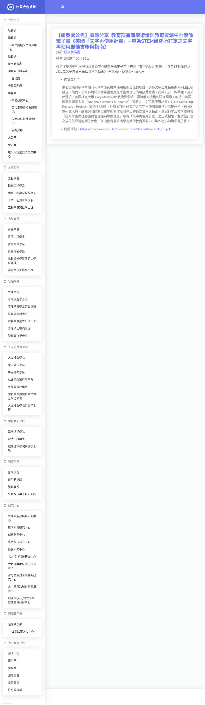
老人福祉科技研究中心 (22, 557)
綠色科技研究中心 (19, 542)
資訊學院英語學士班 (20, 270)
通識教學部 (15, 624)
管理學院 (13, 292)
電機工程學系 (16, 439)
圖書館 (16, 78)
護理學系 (13, 487)
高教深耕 (17, 130)
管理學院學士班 (18, 299)
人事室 (12, 138)
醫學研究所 (15, 480)
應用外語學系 (16, 365)
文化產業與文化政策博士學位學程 (22, 396)
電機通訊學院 (16, 432)
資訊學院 (13, 229)
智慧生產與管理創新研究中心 (22, 577)
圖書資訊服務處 (18, 71)
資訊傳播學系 (16, 251)
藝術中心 (13, 653)
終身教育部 (15, 690)
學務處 (12, 38)
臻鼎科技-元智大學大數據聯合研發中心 (21, 600)
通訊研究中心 (16, 549)
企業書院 (13, 683)
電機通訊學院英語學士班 (22, 448)
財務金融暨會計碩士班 (22, 321)
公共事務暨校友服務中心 (23, 110)
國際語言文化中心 (23, 631)
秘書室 (12, 93)
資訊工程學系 (16, 237)
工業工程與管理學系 (20, 200)
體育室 (12, 668)
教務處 (12, 30)
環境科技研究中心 (19, 528)
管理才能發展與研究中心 (22, 518)
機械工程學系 (16, 186)
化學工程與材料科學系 (22, 193)
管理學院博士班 (18, 336)
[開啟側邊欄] (52, 7)
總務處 (12, 57)
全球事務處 (15, 86)
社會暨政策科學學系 (20, 379)
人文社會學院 (16, 358)
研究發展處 (15, 64)
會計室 (12, 145)
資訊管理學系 (16, 244)
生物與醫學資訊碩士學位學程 (22, 261)
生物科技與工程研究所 (22, 494)
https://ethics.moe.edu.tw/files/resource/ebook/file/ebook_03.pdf (125, 129)
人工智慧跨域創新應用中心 (22, 589)
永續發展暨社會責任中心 (23, 121)
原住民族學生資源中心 (23, 47)
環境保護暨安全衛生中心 (22, 154)
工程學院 (13, 178)
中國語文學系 (16, 372)
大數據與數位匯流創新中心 (22, 566)
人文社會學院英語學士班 (22, 408)
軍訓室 (12, 661)
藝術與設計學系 (18, 387)
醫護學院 (13, 472)
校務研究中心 (20, 100)
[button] (62, 7)
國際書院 (13, 675)
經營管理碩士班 (18, 314)
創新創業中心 (16, 535)
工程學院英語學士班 (20, 207)
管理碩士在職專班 (19, 328)
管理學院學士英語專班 (22, 306)
